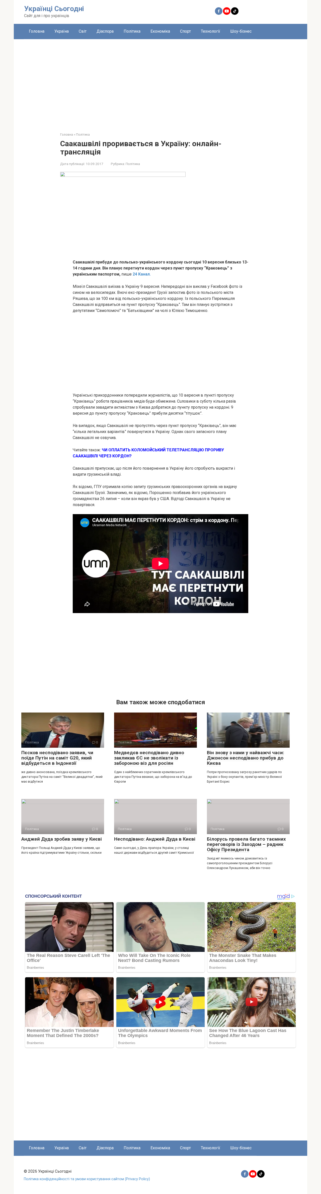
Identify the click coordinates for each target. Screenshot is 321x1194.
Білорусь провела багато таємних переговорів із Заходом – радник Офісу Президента (246, 844)
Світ (83, 31)
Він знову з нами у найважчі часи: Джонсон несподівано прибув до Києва (245, 758)
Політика (132, 31)
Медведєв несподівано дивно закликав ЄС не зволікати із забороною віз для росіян (149, 758)
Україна (61, 31)
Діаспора (105, 31)
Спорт (185, 31)
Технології (210, 31)
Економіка (160, 31)
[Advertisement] (160, 82)
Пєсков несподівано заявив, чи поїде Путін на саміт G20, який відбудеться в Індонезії (57, 758)
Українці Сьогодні (54, 9)
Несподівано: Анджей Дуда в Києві (154, 839)
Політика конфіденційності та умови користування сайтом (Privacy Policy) (87, 1179)
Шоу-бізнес (241, 31)
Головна (36, 31)
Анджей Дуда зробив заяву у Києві (61, 839)
